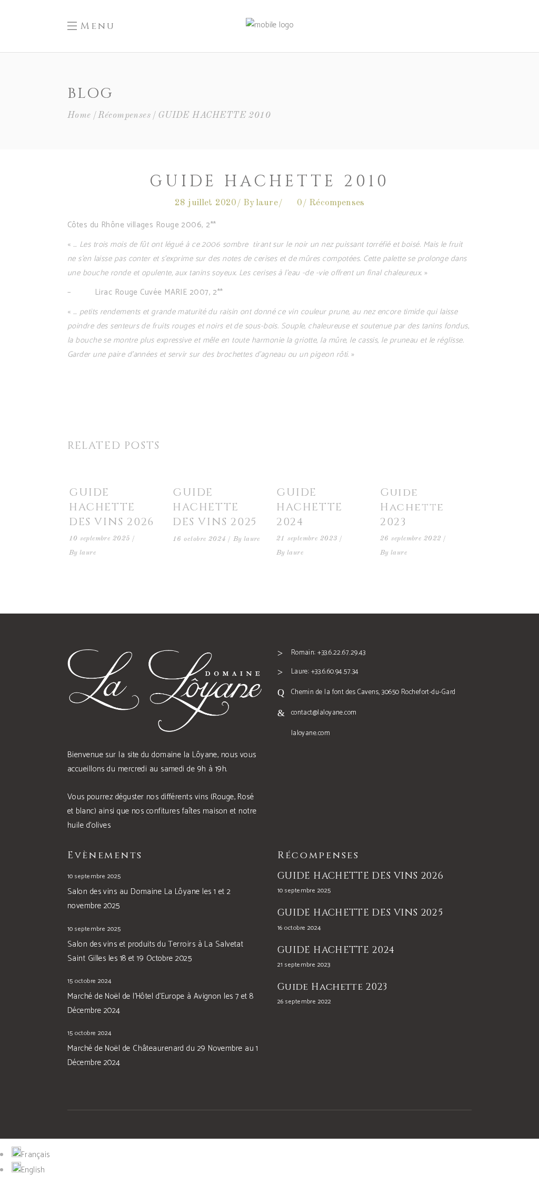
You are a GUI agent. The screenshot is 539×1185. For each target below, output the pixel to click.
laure (267, 202)
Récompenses (124, 115)
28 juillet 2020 (206, 202)
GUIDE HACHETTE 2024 (309, 507)
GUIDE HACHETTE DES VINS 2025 (215, 507)
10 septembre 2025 (100, 538)
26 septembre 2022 (411, 538)
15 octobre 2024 (89, 981)
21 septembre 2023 (307, 538)
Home (79, 115)
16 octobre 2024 (199, 539)
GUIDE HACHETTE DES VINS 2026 (111, 507)
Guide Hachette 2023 (412, 507)
